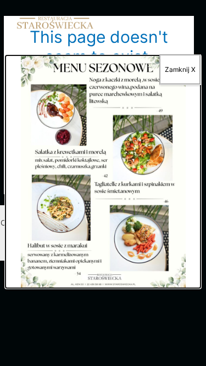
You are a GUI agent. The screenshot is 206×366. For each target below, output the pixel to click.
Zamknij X (180, 69)
